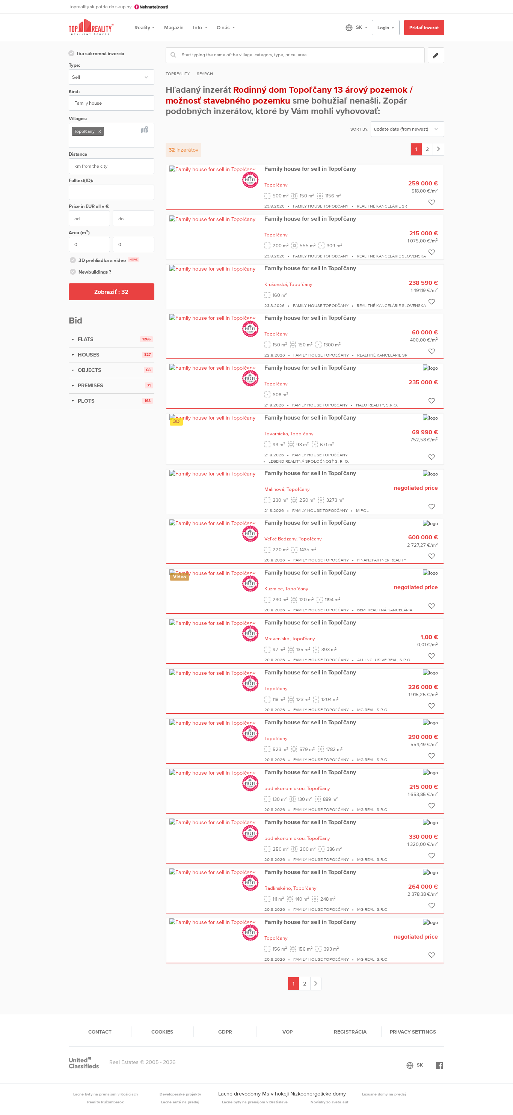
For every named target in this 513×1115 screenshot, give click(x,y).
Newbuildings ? (94, 272)
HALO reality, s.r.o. (377, 405)
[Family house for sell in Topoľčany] (212, 169)
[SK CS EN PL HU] (353, 27)
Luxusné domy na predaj (384, 1094)
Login (383, 27)
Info (198, 27)
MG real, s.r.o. (373, 709)
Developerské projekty (180, 1094)
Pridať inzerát (424, 27)
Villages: (78, 118)
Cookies (162, 1032)
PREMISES (89, 385)
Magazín (174, 27)
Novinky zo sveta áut (330, 1102)
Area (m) (79, 232)
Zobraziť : (111, 291)
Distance (78, 154)
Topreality (178, 73)
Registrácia (350, 1032)
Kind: (74, 91)
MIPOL (362, 510)
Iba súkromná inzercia (100, 53)
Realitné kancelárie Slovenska (391, 256)
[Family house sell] (438, 149)
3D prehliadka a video (108, 260)
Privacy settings (413, 1032)
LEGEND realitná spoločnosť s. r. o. (309, 461)
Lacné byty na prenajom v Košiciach (105, 1094)
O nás (224, 27)
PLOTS (85, 401)
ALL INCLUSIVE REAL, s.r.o (383, 660)
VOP (287, 1032)
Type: (74, 65)
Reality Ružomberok (105, 1102)
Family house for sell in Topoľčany (310, 168)
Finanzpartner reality (381, 560)
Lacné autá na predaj (180, 1102)
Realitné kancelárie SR (382, 206)
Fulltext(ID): (81, 180)
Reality (142, 27)
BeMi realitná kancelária (384, 610)
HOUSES (88, 355)
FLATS (85, 339)
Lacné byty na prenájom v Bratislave (255, 1102)
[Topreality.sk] (91, 27)
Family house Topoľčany (321, 206)
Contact (100, 1032)
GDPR (225, 1032)
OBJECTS (88, 370)
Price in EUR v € (89, 206)
